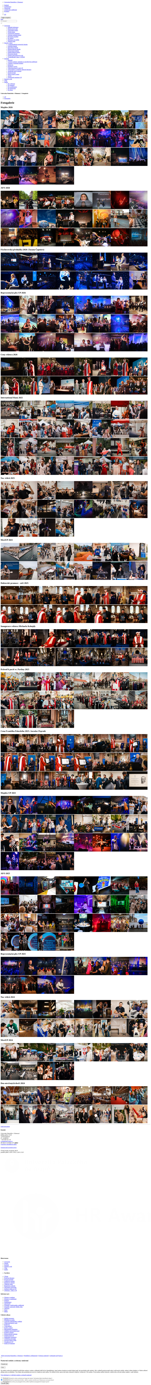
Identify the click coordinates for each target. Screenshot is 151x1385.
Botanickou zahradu (9, 1286)
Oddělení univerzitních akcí (11, 1331)
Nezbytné (5, 1378)
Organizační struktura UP (15, 77)
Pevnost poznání (8, 1279)
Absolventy (7, 1303)
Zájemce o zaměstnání (10, 1299)
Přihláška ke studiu (9, 1320)
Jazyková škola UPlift (10, 1340)
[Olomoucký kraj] (7, 1349)
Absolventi (7, 8)
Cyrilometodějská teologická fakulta (18, 44)
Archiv (10, 76)
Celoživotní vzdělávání (10, 10)
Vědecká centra (8, 1284)
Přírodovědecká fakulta (14, 49)
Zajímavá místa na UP (10, 1289)
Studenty (6, 1300)
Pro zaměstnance (12, 87)
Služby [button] (6, 82)
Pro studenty (11, 85)
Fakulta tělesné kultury (14, 52)
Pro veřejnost (11, 83)
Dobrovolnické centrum (10, 1334)
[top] (1, 1357)
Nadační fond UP (9, 1335)
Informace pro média (13, 40)
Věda (5, 80)
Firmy (6, 1310)
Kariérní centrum (9, 1332)
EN (5, 14)
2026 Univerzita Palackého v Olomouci (12, 1355)
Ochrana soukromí (43, 1355)
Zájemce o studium (9, 1297)
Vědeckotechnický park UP (15, 68)
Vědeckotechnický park (10, 1323)
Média (6, 1311)
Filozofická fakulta (13, 47)
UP (5, 97)
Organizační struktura (14, 33)
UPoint (6, 1276)
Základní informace (13, 27)
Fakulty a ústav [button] (8, 43)
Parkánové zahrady (9, 1282)
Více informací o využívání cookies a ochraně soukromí (16, 1375)
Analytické (6, 1380)
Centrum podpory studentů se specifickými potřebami (22, 62)
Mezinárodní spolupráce (10, 1329)
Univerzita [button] (7, 25)
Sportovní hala (12, 72)
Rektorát (10, 60)
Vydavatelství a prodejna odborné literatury (19, 69)
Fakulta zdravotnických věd (15, 55)
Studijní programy (9, 1318)
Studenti (6, 5)
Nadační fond (11, 41)
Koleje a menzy (8, 1328)
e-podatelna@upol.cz (6, 1141)
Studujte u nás (8, 79)
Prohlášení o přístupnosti (30, 1355)
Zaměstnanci (7, 6)
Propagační (6, 1381)
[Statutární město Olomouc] (5, 1354)
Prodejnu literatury (9, 1278)
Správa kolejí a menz (13, 74)
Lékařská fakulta (12, 46)
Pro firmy (10, 90)
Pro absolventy (12, 88)
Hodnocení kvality (13, 29)
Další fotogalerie (5, 1126)
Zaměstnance (7, 1302)
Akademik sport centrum (14, 71)
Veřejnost (6, 1308)
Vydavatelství (8, 1326)
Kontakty (6, 11)
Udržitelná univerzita (10, 1338)
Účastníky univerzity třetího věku (13, 1307)
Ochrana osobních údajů (14, 35)
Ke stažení (10, 38)
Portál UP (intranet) (9, 1343)
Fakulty (6, 1263)
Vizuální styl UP (8, 1342)
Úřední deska (11, 32)
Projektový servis (12, 66)
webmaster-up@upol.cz (56, 1355)
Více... (3, 1367)
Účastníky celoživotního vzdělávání (14, 1305)
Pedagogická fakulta (13, 51)
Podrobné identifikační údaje (9, 1144)
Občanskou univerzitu (10, 1287)
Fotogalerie (7, 98)
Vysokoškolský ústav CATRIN (16, 57)
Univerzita (7, 1262)
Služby (6, 1269)
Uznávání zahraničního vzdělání (13, 1321)
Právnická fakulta (12, 54)
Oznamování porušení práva (9, 1147)
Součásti (6, 1265)
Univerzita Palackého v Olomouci (13, 2)
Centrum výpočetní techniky (15, 63)
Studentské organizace (10, 1337)
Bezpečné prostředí (13, 36)
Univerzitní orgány (13, 30)
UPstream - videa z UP (10, 1290)
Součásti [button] (6, 58)
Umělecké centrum (9, 1281)
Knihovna (10, 65)
